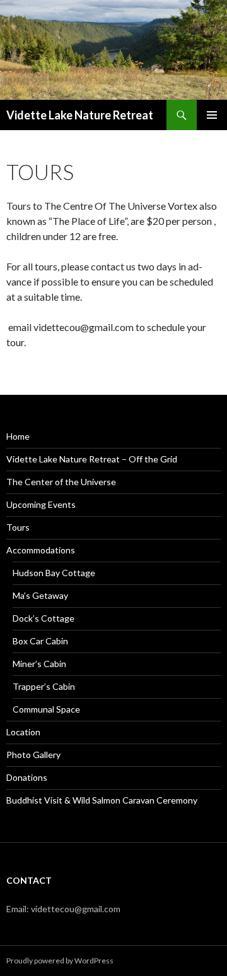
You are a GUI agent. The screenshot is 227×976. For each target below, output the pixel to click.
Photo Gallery (33, 754)
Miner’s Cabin (39, 663)
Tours (18, 527)
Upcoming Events (41, 504)
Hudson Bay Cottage (54, 572)
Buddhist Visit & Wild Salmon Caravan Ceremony (101, 800)
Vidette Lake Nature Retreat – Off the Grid (91, 459)
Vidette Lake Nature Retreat (79, 115)
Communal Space (46, 709)
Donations (26, 777)
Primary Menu (212, 115)
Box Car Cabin (40, 641)
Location (23, 731)
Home (18, 436)
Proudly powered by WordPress (60, 960)
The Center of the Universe (61, 481)
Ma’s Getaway (40, 595)
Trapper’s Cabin (44, 686)
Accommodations (40, 550)
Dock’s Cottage (43, 618)
